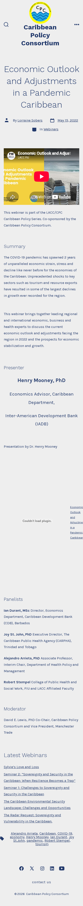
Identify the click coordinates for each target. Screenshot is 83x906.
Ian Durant (58, 837)
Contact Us (41, 882)
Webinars (51, 129)
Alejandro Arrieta (24, 833)
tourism (41, 844)
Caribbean (47, 833)
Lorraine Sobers (29, 120)
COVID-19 (65, 833)
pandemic (35, 840)
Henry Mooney (37, 837)
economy (17, 837)
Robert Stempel (57, 840)
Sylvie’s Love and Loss (21, 767)
